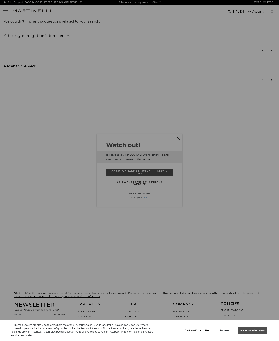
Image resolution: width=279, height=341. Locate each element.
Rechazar (224, 330)
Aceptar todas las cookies (252, 330)
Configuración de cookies (197, 330)
